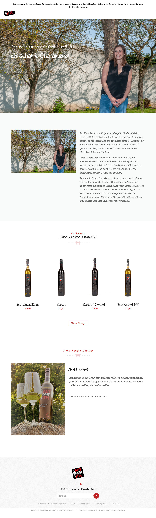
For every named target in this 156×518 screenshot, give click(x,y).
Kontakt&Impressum (58, 504)
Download (115, 504)
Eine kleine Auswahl (78, 237)
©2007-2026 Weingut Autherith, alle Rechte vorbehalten (52, 510)
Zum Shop (78, 323)
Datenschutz (41, 504)
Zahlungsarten (101, 504)
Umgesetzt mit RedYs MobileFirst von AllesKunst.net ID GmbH (102, 510)
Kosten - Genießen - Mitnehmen (78, 350)
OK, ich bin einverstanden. (78, 7)
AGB (73, 504)
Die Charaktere (78, 233)
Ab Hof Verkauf (78, 369)
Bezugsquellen (85, 504)
